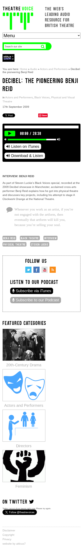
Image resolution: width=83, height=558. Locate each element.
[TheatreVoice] (18, 18)
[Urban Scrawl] (8, 58)
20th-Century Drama (23, 365)
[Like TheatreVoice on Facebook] (36, 270)
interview (50, 238)
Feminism (23, 486)
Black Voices (42, 97)
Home (23, 69)
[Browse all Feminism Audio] (24, 466)
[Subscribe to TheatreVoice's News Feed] (53, 270)
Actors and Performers (54, 69)
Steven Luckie (39, 244)
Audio (33, 69)
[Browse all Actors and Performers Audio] (24, 385)
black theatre (30, 238)
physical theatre (14, 244)
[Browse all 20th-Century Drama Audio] (24, 345)
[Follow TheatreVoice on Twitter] (28, 270)
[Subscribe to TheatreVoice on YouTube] (45, 270)
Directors (23, 446)
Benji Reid (9, 238)
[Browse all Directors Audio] (24, 425)
